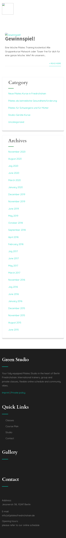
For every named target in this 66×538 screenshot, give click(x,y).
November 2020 (16, 151)
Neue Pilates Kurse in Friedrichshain (27, 93)
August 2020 (15, 158)
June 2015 (13, 329)
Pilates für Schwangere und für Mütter (28, 107)
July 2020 (13, 165)
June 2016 (13, 294)
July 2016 (13, 286)
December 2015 (16, 308)
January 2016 (15, 301)
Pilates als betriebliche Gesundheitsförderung (32, 100)
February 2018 (15, 244)
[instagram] (6, 493)
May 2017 (13, 265)
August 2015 (14, 322)
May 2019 (13, 215)
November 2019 (16, 201)
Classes (10, 420)
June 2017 (13, 258)
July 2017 (13, 251)
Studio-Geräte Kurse (19, 114)
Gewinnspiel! (20, 38)
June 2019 (13, 208)
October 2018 (15, 222)
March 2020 (14, 180)
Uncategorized (16, 122)
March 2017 (14, 272)
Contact (10, 438)
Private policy (18, 392)
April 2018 (13, 237)
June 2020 (13, 172)
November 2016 (16, 279)
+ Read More (55, 63)
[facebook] (3, 493)
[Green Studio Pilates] (8, 9)
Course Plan (12, 426)
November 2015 (16, 315)
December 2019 (16, 194)
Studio (9, 432)
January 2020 (15, 187)
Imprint (5, 392)
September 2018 (17, 229)
